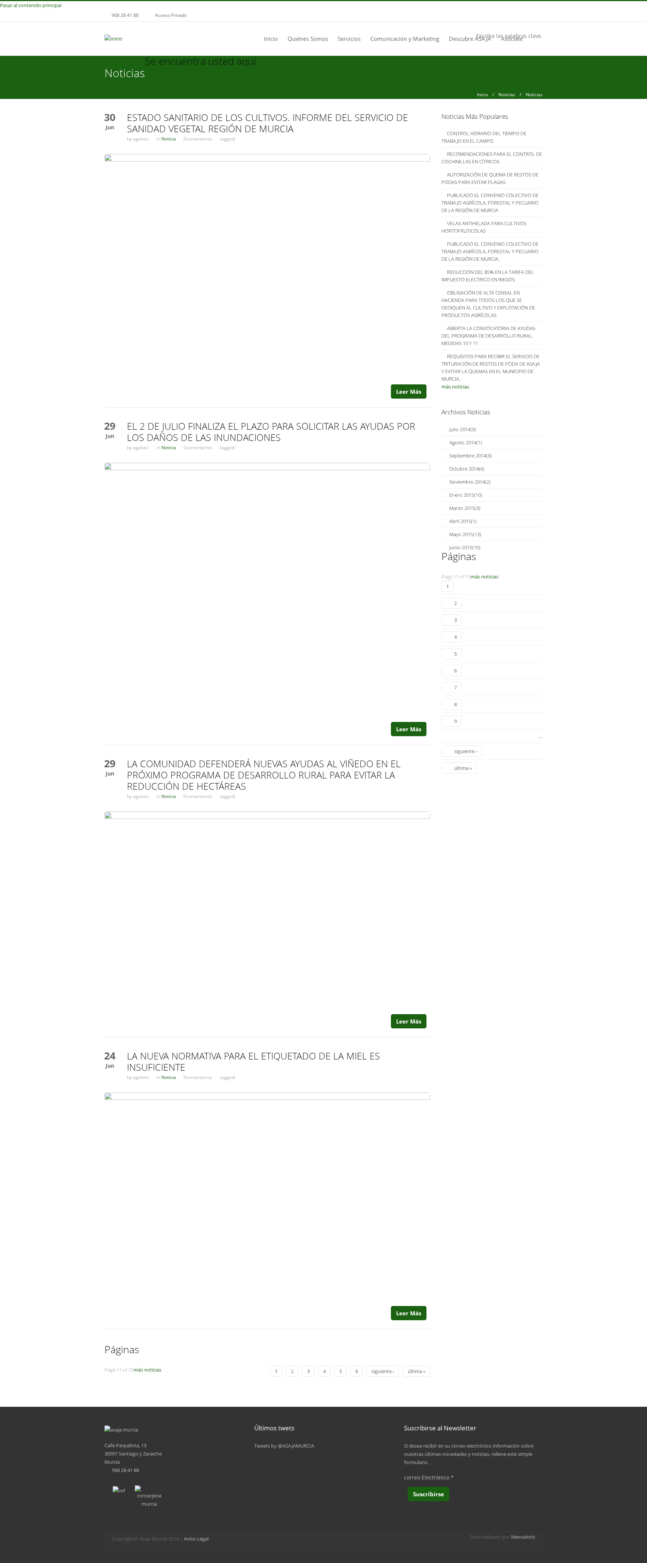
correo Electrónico (429, 1477)
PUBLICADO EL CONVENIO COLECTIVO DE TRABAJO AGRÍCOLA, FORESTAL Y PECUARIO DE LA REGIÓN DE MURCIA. (489, 251)
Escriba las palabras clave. (509, 35)
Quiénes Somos (308, 38)
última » (416, 1371)
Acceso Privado (171, 15)
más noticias (147, 1369)
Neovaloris (523, 1536)
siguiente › (382, 1371)
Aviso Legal (196, 1538)
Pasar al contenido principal (30, 5)
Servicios (349, 38)
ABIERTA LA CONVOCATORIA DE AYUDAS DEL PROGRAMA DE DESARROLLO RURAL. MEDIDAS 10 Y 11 (488, 336)
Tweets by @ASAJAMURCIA (284, 1445)
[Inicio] (113, 38)
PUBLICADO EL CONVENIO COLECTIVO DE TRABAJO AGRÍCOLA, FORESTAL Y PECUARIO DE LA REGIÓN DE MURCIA (489, 203)
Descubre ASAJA (470, 38)
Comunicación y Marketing (404, 38)
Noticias (506, 94)
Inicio (271, 38)
